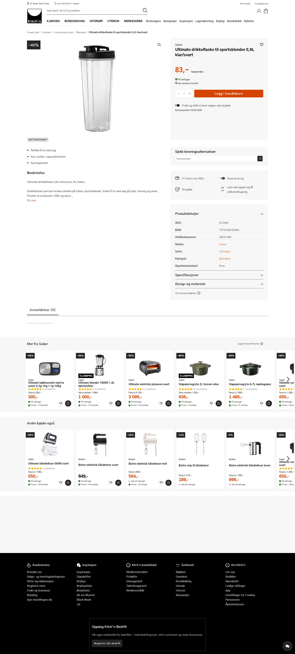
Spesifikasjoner (187, 274)
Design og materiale (190, 283)
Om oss (230, 572)
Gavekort (181, 576)
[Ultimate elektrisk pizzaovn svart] (150, 365)
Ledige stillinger (235, 586)
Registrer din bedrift (107, 643)
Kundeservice (261, 3)
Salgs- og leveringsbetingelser (46, 576)
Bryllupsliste (84, 586)
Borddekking (183, 581)
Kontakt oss (34, 572)
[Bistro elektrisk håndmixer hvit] (150, 444)
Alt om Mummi (86, 595)
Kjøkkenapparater (63, 32)
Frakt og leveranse (38, 590)
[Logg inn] (259, 11)
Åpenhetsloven (235, 604)
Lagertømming (204, 21)
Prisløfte (187, 189)
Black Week (84, 600)
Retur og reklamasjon (40, 581)
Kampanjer (170, 21)
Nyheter (249, 21)
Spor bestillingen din (39, 600)
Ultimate (224, 251)
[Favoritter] (61, 403)
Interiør (180, 586)
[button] (261, 44)
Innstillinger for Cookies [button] (240, 595)
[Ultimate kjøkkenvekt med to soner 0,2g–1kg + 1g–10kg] (49, 365)
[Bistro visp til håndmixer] (200, 444)
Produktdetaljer (187, 213)
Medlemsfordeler (137, 572)
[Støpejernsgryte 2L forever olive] (200, 365)
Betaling (32, 595)
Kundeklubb (234, 21)
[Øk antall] (190, 93)
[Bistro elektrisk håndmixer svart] (99, 444)
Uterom (180, 590)
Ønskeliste (83, 590)
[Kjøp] (68, 403)
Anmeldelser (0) (43, 309)
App (228, 590)
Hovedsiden (33, 32)
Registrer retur (36, 586)
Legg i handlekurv (229, 93)
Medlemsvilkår (135, 590)
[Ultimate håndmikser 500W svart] (49, 444)
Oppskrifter (84, 576)
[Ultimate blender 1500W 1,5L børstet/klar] (99, 365)
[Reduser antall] (178, 93)
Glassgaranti (134, 581)
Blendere (81, 32)
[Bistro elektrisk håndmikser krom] (250, 444)
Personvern (233, 600)
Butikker (231, 576)
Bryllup (220, 21)
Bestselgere (153, 21)
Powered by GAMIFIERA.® (40, 323)
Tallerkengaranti (136, 586)
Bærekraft (232, 581)
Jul (78, 604)
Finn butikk (245, 3)
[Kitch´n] (34, 16)
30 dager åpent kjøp (39, 3)
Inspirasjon (186, 21)
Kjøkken (47, 32)
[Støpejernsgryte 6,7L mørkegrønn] (250, 365)
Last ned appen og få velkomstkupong (240, 189)
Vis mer (31, 200)
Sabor (178, 45)
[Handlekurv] (266, 11)
